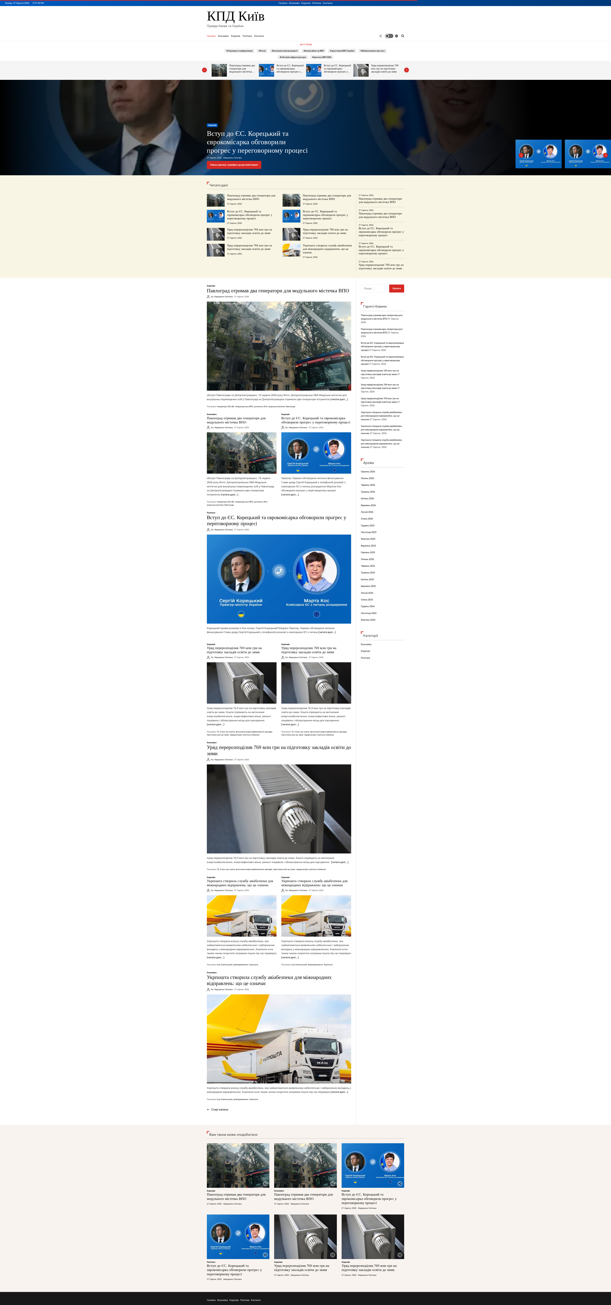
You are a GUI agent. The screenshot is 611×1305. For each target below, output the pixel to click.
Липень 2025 (367, 559)
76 (218, 732)
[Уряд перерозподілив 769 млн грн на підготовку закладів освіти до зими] (242, 683)
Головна (283, 3)
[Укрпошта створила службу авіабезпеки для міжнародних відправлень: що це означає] (242, 916)
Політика (316, 3)
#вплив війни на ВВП (314, 51)
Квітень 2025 (367, 579)
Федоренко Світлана (232, 158)
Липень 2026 (367, 478)
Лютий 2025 (367, 593)
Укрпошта (253, 965)
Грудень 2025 (368, 525)
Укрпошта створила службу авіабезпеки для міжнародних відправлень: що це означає (327, 249)
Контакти (327, 3)
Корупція (305, 3)
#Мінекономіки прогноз (373, 51)
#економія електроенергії (284, 51)
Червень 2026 (368, 485)
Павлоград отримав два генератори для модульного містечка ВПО (247, 142)
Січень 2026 (367, 518)
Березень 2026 (368, 505)
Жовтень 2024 (368, 620)
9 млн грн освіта (227, 732)
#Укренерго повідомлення (239, 51)
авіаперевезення (240, 965)
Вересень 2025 (368, 545)
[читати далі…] (339, 399)
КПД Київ (236, 16)
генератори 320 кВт (225, 406)
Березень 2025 (368, 586)
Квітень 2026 (367, 498)
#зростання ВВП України (342, 51)
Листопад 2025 (368, 532)
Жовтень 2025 (368, 539)
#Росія (262, 51)
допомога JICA (260, 406)
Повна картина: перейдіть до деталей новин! (234, 165)
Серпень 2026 (368, 471)
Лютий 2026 (367, 512)
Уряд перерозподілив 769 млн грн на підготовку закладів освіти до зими (290, 68)
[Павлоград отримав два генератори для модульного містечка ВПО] (279, 346)
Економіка (294, 3)
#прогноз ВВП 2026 (321, 57)
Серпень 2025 (368, 552)
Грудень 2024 (368, 606)
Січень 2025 (367, 599)
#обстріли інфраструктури (293, 57)
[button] (204, 70)
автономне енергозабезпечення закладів (254, 732)
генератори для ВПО (244, 406)
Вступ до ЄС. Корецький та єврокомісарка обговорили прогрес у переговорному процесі (243, 70)
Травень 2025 (368, 572)
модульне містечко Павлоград (281, 406)
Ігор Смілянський (224, 965)
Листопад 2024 (368, 613)
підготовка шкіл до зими (218, 735)
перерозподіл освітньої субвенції (244, 735)
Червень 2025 (368, 566)
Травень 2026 (368, 492)
